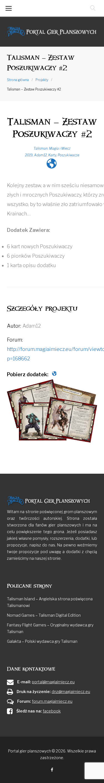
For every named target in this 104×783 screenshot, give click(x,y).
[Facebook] (52, 770)
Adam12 (40, 155)
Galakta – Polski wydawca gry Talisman (42, 641)
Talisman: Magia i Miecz (52, 148)
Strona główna (18, 80)
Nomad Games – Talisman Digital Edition (44, 615)
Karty (52, 155)
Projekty (41, 80)
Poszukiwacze (68, 155)
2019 (29, 155)
